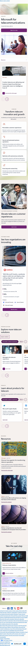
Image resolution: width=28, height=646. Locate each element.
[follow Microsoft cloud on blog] (21, 608)
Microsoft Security (10, 625)
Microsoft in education (9, 619)
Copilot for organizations (12, 612)
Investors (6, 635)
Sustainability (3, 637)
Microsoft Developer (17, 629)
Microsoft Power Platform (5, 627)
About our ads (7, 645)
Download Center (7, 615)
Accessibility (21, 635)
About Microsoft (10, 633)
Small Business (6, 629)
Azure (11, 629)
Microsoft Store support (16, 615)
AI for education (14, 624)
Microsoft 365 (23, 625)
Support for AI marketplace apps (10, 630)
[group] (14, 81)
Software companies (20, 632)
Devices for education (19, 619)
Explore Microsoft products (8, 614)
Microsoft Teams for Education (6, 620)
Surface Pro (2, 611)
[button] (14, 30)
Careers (4, 633)
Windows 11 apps (17, 614)
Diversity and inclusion (14, 635)
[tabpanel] (14, 361)
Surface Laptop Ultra (16, 611)
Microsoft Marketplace (10, 632)
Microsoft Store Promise (18, 617)
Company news (17, 633)
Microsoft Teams (15, 627)
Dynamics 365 (17, 625)
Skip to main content (5, 0)
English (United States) (5, 638)
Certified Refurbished (8, 617)
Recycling (2, 645)
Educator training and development (16, 622)
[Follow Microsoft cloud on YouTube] (18, 608)
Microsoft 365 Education (19, 620)
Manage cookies (3, 643)
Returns (23, 615)
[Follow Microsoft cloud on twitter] (15, 608)
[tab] (9, 341)
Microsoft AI (2, 625)
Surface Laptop (8, 611)
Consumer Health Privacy (5, 642)
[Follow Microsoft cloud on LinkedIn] (12, 608)
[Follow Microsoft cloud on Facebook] (8, 608)
